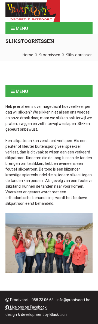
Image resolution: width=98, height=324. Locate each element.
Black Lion (58, 314)
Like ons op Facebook (28, 307)
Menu (22, 28)
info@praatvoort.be (73, 300)
